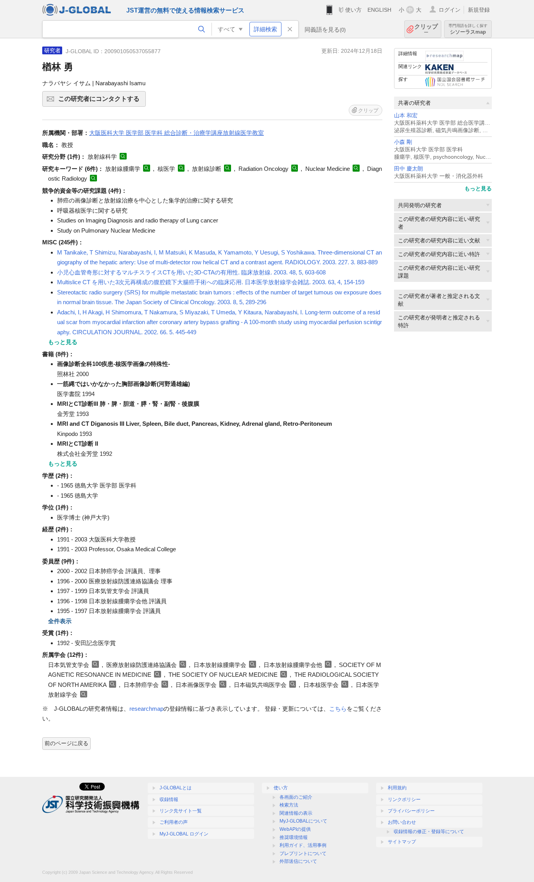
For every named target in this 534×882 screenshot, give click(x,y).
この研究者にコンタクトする (102, 101)
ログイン (450, 10)
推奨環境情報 (294, 837)
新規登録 (479, 10)
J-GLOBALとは (175, 788)
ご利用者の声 (173, 822)
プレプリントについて (303, 853)
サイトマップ (402, 841)
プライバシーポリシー (411, 811)
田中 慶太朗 (408, 169)
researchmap (146, 708)
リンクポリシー (404, 799)
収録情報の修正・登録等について (429, 831)
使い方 (353, 10)
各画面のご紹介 (296, 797)
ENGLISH (379, 10)
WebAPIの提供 (295, 829)
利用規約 (397, 788)
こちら (338, 708)
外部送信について (298, 861)
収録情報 (168, 799)
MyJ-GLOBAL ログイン (183, 834)
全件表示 (60, 621)
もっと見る (478, 188)
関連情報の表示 (296, 813)
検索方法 (289, 805)
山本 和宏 (406, 115)
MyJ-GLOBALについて (303, 821)
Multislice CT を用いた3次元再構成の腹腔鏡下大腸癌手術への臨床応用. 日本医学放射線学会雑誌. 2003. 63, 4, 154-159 (210, 282)
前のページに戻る (66, 743)
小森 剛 (403, 142)
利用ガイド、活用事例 (303, 845)
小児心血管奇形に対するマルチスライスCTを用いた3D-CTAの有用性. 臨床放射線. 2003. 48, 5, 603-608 (191, 272)
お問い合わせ (402, 822)
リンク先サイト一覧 (180, 811)
